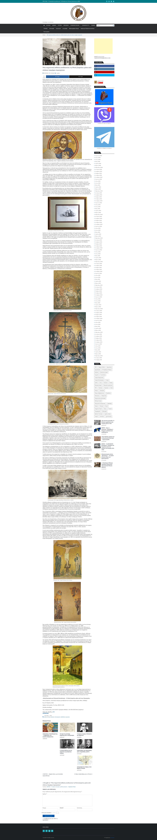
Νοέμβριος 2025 (98, 173)
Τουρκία (110, 408)
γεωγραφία (65, 28)
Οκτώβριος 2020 (98, 293)
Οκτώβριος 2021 (98, 269)
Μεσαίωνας (97, 395)
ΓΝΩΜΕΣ (93, 25)
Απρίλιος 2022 (98, 257)
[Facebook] (107, 1)
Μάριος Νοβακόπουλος (99, 393)
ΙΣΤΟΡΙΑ (60, 25)
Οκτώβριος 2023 (98, 222)
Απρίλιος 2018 (98, 351)
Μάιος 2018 (97, 349)
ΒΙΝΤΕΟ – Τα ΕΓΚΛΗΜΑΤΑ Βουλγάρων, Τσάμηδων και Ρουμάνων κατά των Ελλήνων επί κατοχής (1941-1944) (107, 446)
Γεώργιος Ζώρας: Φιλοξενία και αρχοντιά (84, 734)
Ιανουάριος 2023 (98, 240)
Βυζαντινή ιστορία (104, 372)
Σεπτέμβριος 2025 (98, 177)
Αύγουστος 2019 (98, 320)
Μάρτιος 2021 (98, 283)
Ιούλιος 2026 (97, 157)
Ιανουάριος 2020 (98, 310)
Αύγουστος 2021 (98, 273)
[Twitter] (113, 1)
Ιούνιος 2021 (97, 277)
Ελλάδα (111, 382)
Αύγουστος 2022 (98, 249)
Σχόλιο (45, 794)
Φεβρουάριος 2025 (99, 191)
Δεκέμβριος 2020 (98, 289)
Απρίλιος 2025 (98, 187)
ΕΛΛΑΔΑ (48, 25)
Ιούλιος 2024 (97, 204)
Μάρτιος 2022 (98, 259)
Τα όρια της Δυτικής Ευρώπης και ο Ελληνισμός (67, 734)
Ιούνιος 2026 (97, 159)
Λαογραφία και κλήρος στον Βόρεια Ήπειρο (84, 767)
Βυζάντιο (96, 372)
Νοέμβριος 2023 (98, 220)
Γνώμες (107, 380)
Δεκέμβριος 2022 (98, 242)
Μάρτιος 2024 (98, 212)
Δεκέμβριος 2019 (98, 312)
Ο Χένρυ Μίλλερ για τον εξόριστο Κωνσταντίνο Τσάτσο (66, 752)
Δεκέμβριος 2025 (98, 171)
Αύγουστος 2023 (98, 226)
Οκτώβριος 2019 (98, 316)
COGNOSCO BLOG (74, 25)
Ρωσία (106, 406)
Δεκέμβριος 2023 (98, 218)
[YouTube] (111, 1)
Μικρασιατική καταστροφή (100, 398)
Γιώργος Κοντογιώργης (99, 380)
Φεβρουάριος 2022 (99, 261)
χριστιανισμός (109, 416)
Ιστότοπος (79, 808)
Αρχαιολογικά (97, 369)
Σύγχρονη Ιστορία (98, 408)
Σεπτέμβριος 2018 (98, 342)
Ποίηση (96, 406)
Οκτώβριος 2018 (98, 340)
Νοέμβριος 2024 (98, 196)
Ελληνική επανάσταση (108, 385)
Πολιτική (101, 406)
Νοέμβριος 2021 (98, 267)
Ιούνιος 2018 (97, 348)
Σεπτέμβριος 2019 (98, 318)
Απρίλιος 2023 (98, 234)
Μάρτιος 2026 (98, 165)
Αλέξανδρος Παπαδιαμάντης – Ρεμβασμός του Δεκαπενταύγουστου (50, 735)
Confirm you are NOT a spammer (50, 819)
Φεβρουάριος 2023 (99, 238)
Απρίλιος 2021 (98, 281)
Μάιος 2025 (97, 185)
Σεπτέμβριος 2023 (98, 224)
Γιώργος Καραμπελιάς (99, 377)
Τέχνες (105, 408)
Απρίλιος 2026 (98, 163)
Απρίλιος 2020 (98, 304)
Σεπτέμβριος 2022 (98, 247)
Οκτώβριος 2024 (98, 198)
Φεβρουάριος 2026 (99, 167)
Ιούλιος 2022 (97, 251)
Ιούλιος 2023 (97, 228)
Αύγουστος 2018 (98, 344)
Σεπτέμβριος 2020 (98, 295)
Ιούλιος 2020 (98, 298)
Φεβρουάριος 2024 (99, 214)
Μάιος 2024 (97, 208)
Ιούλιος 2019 (97, 322)
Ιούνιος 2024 (97, 206)
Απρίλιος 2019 (98, 328)
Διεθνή (96, 382)
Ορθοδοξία (109, 403)
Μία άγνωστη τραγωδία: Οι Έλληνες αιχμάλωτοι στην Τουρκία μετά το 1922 (107, 422)
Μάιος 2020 (97, 302)
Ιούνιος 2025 (97, 183)
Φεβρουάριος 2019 (99, 332)
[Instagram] (109, 1)
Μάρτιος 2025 (98, 189)
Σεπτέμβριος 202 (98, 359)
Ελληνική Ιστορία (98, 385)
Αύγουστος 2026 (98, 155)
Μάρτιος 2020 (98, 306)
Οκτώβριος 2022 (98, 245)
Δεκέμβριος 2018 (98, 336)
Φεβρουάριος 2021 (98, 285)
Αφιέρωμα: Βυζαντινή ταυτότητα (87, 28)
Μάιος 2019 (97, 326)
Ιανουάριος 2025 (98, 193)
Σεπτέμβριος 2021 (98, 271)
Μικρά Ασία (104, 395)
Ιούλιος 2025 (97, 181)
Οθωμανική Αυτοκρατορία (100, 403)
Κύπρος (96, 390)
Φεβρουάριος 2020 (99, 308)
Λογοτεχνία (58, 28)
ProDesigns (112, 837)
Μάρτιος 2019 (98, 330)
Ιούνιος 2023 (97, 230)
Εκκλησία (106, 382)
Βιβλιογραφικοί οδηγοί (74, 28)
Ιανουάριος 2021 (98, 287)
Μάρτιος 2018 (98, 353)
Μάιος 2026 (97, 161)
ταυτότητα (102, 416)
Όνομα (44, 808)
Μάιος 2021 (97, 279)
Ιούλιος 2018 (97, 346)
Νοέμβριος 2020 (98, 291)
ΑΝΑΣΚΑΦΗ (46, 713)
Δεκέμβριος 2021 (98, 265)
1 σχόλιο (58, 73)
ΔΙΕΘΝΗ (54, 25)
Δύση (101, 382)
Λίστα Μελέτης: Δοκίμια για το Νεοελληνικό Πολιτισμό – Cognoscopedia (107, 438)
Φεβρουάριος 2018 (98, 355)
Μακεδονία (108, 393)
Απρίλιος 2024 (98, 210)
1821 (96, 367)
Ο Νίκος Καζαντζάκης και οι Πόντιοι (82, 774)
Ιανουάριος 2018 (98, 357)
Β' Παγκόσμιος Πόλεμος (107, 369)
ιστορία (96, 416)
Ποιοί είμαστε (46, 31)
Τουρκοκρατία (97, 411)
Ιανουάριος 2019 (98, 334)
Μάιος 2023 (97, 232)
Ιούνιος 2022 (97, 253)
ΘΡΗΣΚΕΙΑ (66, 25)
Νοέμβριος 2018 (98, 338)
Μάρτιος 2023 (98, 236)
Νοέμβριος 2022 (98, 244)
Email (61, 808)
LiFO (53, 712)
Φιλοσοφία (51, 28)
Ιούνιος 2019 (97, 324)
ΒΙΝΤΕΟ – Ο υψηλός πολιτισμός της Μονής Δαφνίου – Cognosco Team (61, 786)
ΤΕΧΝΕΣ (46, 28)
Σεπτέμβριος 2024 (98, 200)
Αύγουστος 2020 (98, 296)
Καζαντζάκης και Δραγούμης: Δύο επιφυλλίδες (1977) (84, 751)
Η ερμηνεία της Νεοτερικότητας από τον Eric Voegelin (59, 1)
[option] (67, 1)
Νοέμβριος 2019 (98, 314)
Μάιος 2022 (97, 255)
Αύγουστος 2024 (98, 202)
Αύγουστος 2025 (98, 179)
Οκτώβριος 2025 (98, 175)
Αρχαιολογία (109, 367)
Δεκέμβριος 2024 (98, 194)
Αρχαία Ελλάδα (102, 367)
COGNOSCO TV (85, 25)
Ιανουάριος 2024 (98, 216)
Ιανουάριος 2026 (98, 169)
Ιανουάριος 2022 (98, 263)
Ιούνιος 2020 (98, 300)
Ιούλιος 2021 (97, 275)
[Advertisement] (103, 46)
